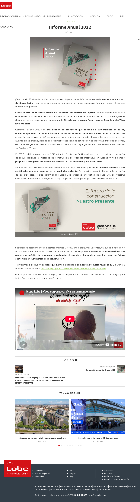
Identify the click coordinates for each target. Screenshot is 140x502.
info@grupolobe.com (98, 495)
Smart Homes (104, 489)
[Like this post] (65, 360)
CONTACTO (6, 27)
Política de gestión (43, 473)
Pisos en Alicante (84, 486)
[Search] (138, 38)
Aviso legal (108, 470)
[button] (19, 422)
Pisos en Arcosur (67, 486)
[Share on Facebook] (67, 360)
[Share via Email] (76, 360)
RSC (122, 16)
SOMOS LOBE (32, 16)
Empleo (73, 473)
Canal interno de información (116, 479)
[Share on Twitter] (70, 360)
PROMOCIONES (9, 16)
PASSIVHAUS (54, 16)
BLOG (110, 16)
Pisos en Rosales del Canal (47, 486)
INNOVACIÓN (75, 16)
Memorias (39, 476)
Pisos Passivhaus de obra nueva (83, 489)
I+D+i (72, 470)
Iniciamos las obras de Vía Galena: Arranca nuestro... (42, 438)
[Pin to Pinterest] (73, 360)
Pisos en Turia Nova (118, 486)
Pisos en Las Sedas (58, 489)
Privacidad (108, 473)
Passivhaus (40, 470)
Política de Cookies (112, 476)
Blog (71, 476)
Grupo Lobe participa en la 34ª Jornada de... (98, 438)
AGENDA (95, 16)
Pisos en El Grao (101, 486)
